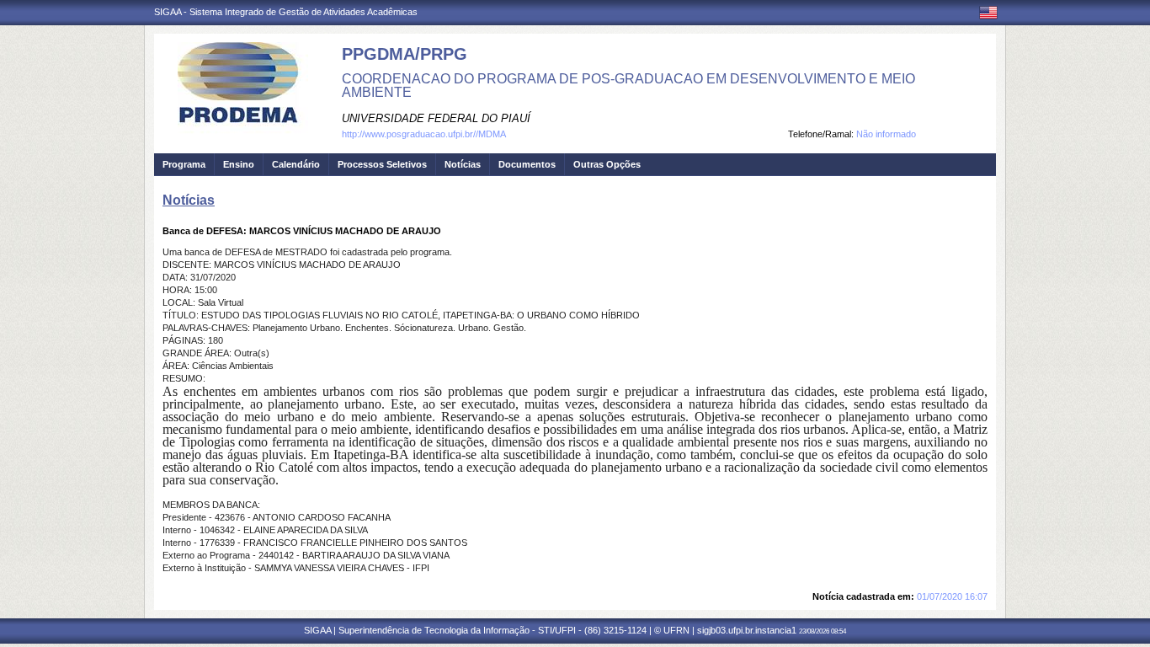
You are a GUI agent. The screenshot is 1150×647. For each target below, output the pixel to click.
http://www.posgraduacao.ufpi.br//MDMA (424, 134)
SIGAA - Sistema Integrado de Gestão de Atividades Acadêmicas (286, 12)
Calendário (296, 164)
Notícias (463, 164)
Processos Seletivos (382, 164)
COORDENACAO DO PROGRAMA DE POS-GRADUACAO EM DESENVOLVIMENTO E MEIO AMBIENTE (628, 85)
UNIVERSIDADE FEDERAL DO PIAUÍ (436, 118)
